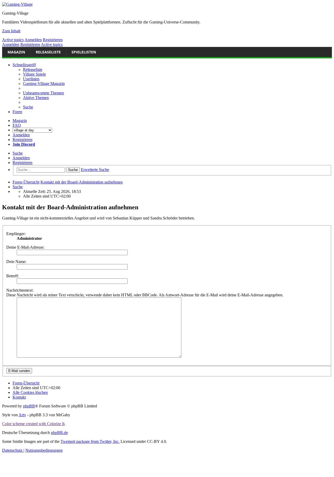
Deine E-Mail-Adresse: (25, 247)
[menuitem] (43, 93)
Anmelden (33, 40)
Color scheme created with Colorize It (33, 423)
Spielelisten (83, 52)
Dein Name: (16, 261)
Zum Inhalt (11, 31)
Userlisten (31, 79)
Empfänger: (16, 233)
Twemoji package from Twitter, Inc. (90, 441)
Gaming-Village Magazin (44, 83)
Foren (17, 111)
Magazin (16, 52)
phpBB (29, 406)
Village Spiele (34, 74)
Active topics (13, 40)
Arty (22, 415)
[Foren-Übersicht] (17, 4)
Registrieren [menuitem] (22, 139)
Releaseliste (48, 52)
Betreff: (12, 276)
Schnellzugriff (24, 65)
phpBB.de (59, 432)
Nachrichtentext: (19, 290)
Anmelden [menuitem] (21, 135)
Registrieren (53, 40)
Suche (18, 153)
